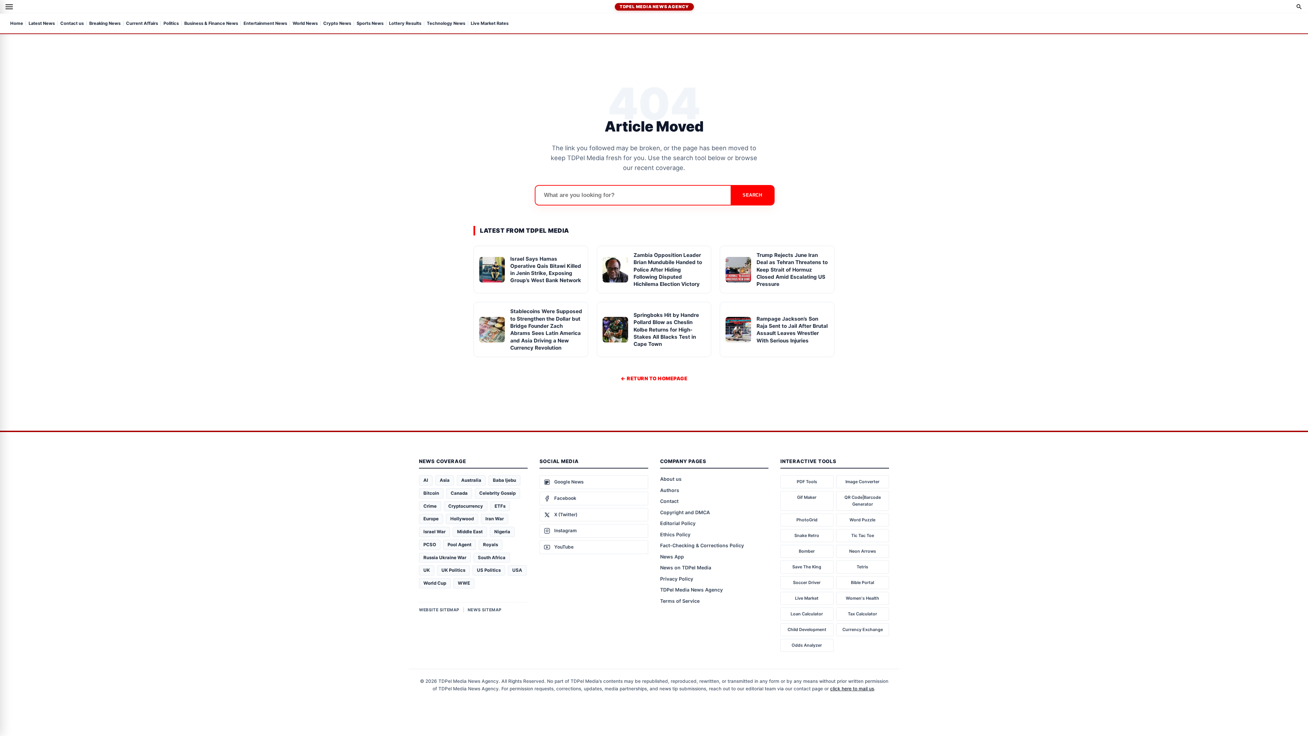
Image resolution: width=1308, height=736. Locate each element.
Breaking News (105, 23)
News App (672, 556)
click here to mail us (852, 688)
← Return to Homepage (654, 378)
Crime (430, 506)
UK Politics (453, 570)
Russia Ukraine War (444, 557)
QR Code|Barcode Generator (862, 501)
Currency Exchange (862, 629)
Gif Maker (806, 497)
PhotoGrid (807, 519)
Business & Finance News (211, 23)
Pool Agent (459, 544)
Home (16, 23)
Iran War (494, 518)
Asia (445, 480)
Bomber (807, 551)
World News (305, 23)
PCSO (429, 544)
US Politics (489, 570)
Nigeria (502, 531)
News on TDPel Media (685, 567)
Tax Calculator (862, 613)
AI (425, 480)
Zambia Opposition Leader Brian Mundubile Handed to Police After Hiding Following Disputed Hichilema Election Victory (668, 269)
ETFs (500, 506)
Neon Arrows (862, 551)
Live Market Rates (490, 23)
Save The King (806, 566)
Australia (471, 480)
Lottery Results (405, 23)
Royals (490, 544)
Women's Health (862, 598)
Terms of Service (680, 601)
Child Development (807, 629)
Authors (669, 490)
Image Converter (862, 481)
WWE (464, 583)
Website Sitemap (439, 609)
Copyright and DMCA (685, 512)
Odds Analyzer (807, 645)
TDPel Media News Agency (654, 6)
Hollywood (462, 518)
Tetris (862, 566)
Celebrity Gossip (497, 493)
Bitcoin (431, 493)
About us (671, 479)
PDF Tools (807, 481)
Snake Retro (806, 535)
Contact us (72, 23)
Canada (459, 493)
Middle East (470, 531)
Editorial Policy (678, 523)
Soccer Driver (807, 582)
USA (517, 570)
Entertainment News (265, 23)
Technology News (446, 23)
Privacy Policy (676, 579)
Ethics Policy (675, 534)
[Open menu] (9, 7)
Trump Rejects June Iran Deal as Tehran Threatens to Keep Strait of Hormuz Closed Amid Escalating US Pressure (792, 269)
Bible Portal (862, 582)
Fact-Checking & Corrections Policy (702, 545)
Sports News (370, 23)
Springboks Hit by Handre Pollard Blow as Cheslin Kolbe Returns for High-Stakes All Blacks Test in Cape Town (666, 329)
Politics (171, 23)
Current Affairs (142, 23)
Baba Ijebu (504, 480)
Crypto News (337, 23)
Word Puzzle (862, 519)
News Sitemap (485, 609)
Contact (669, 501)
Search (752, 195)
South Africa (491, 557)
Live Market (807, 598)
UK (426, 570)
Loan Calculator (807, 613)
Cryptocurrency (465, 506)
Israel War (434, 531)
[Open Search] (1299, 7)
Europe (431, 518)
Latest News (42, 23)
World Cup (434, 583)
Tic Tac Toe (862, 535)
